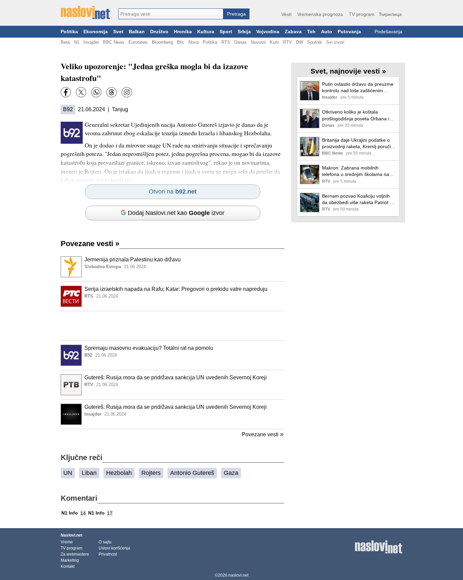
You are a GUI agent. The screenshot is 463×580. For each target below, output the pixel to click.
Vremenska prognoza (320, 14)
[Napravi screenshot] (127, 92)
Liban (89, 472)
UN (67, 472)
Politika (69, 31)
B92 (68, 109)
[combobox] (170, 13)
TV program (362, 14)
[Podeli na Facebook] (66, 92)
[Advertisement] (172, 325)
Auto (326, 31)
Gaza (231, 472)
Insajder (91, 42)
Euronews (138, 42)
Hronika (183, 31)
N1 (76, 42)
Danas (240, 42)
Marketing (70, 560)
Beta (65, 42)
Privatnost (108, 554)
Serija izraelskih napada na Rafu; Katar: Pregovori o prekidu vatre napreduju (175, 289)
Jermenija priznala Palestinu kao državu (132, 259)
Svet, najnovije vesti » (348, 71)
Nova (193, 42)
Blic (180, 42)
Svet (118, 31)
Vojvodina (267, 31)
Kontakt (68, 566)
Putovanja (349, 31)
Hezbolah (119, 472)
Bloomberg (162, 42)
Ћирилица (390, 14)
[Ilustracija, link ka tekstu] (71, 267)
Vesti (286, 14)
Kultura (205, 31)
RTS (225, 42)
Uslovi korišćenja (114, 548)
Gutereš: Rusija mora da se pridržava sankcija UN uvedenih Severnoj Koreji (175, 377)
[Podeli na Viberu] (96, 92)
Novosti (258, 42)
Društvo (159, 31)
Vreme (67, 542)
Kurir (274, 42)
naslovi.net (238, 575)
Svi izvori (335, 42)
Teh (311, 31)
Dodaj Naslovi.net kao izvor (176, 212)
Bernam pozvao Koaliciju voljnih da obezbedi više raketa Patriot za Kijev (358, 199)
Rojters (151, 472)
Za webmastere (75, 554)
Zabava (293, 31)
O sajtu (105, 542)
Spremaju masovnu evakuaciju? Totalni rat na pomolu (148, 348)
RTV (287, 42)
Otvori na (173, 191)
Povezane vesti (90, 243)
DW (299, 42)
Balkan (137, 31)
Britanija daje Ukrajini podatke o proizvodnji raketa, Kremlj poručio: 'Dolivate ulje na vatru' (358, 143)
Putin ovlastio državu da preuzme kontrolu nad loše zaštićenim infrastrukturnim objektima (358, 87)
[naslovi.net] (85, 12)
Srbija (244, 31)
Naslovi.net (71, 535)
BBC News (113, 42)
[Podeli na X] (81, 92)
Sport (226, 31)
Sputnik (314, 42)
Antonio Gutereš (192, 472)
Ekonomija (95, 31)
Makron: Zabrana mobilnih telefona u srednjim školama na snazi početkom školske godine (355, 171)
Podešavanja (388, 31)
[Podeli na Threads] (111, 92)
